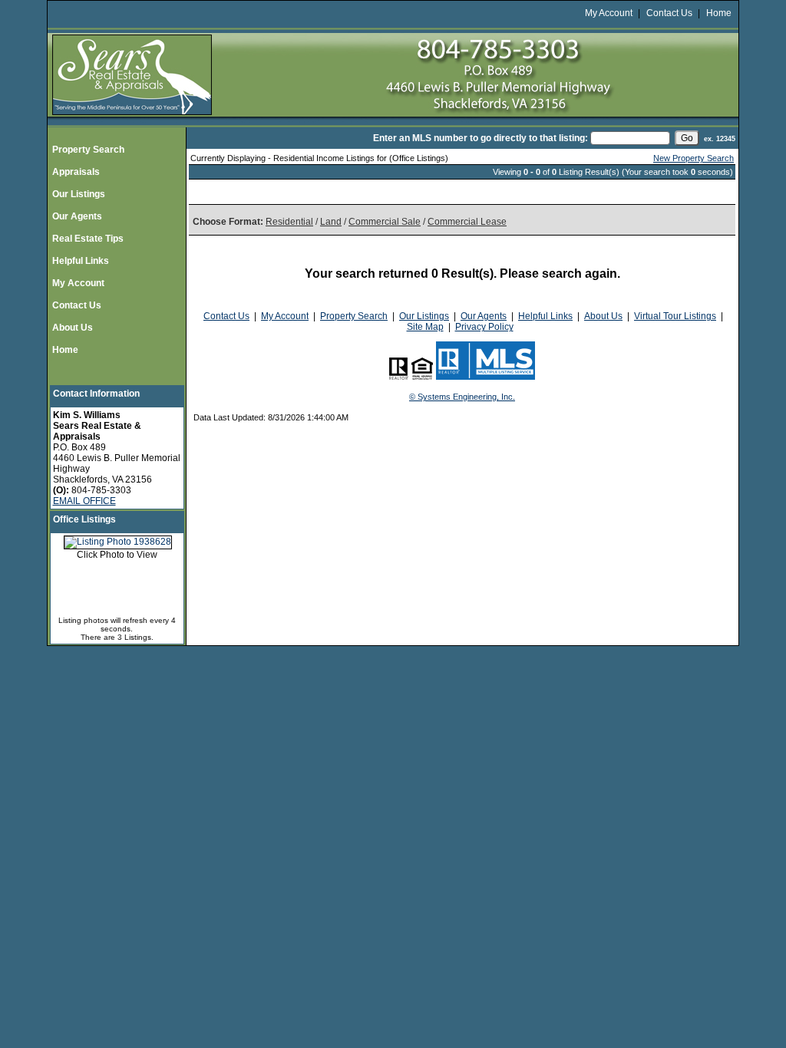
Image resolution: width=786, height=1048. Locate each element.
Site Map (425, 326)
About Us (72, 327)
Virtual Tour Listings (675, 316)
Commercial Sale (384, 221)
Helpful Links (80, 260)
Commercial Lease (467, 221)
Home (719, 13)
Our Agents (77, 216)
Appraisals (76, 171)
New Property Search (693, 158)
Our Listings (78, 194)
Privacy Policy (484, 326)
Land (331, 221)
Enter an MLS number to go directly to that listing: (480, 138)
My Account (608, 13)
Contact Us (669, 13)
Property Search (88, 149)
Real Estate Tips (88, 238)
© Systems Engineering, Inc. (462, 396)
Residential (289, 221)
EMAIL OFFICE (84, 501)
